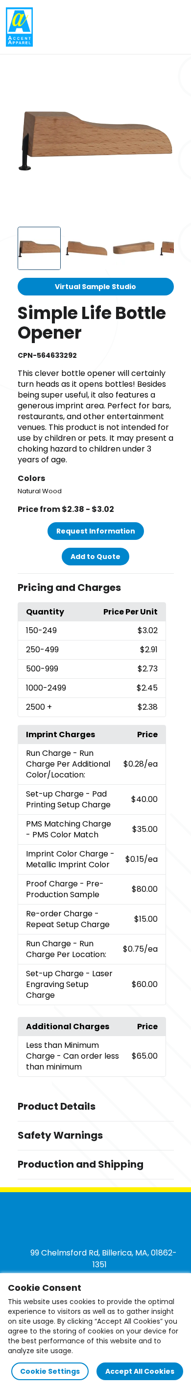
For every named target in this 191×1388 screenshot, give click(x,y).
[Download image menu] (161, 75)
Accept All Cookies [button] (139, 1371)
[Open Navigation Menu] (174, 27)
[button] (96, 588)
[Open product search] (154, 27)
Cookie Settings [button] (50, 1371)
